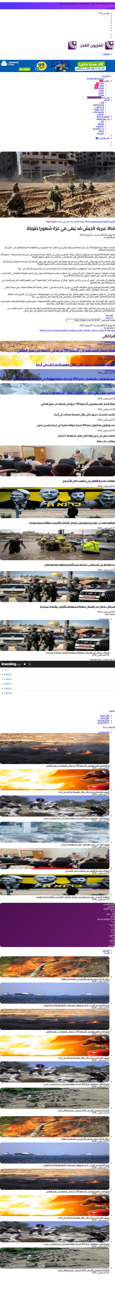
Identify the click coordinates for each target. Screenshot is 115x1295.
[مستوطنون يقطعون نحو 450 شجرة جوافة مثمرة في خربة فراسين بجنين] (54, 816)
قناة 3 (101, 90)
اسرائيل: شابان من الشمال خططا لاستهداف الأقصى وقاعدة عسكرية (77, 606)
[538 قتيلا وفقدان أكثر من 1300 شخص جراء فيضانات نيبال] (54, 1108)
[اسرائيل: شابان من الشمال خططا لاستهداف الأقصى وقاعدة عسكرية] (57, 601)
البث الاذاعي (102, 138)
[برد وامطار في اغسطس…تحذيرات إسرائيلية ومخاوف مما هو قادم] (57, 559)
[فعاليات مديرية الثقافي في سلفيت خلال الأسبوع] (57, 475)
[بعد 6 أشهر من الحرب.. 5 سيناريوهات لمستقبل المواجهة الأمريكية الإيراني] (54, 1003)
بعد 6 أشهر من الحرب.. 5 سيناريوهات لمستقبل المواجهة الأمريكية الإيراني (76, 1005)
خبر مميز (109, 317)
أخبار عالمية (99, 109)
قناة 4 (101, 92)
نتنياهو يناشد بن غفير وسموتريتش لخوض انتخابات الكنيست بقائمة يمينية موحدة (72, 522)
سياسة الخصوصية (95, 78)
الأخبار (106, 100)
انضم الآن (110, 8)
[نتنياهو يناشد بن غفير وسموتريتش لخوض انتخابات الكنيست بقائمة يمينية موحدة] (57, 517)
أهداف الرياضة (103, 116)
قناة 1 (100, 83)
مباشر (104, 81)
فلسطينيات (98, 112)
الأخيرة (106, 953)
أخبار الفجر (99, 107)
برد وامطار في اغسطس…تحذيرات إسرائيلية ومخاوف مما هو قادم (80, 564)
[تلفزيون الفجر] (78, 49)
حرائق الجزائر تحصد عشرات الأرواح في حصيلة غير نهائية (85, 979)
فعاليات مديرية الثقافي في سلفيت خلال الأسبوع (89, 480)
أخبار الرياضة (98, 104)
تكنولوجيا (100, 126)
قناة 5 (101, 95)
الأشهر (106, 950)
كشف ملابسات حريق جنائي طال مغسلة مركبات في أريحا (75, 364)
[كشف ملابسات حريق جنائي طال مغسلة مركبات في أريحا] (54, 789)
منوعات (100, 133)
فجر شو (98, 97)
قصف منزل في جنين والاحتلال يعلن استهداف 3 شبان (77, 393)
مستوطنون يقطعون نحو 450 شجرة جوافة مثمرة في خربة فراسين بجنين (64, 379)
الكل (102, 102)
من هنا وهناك (102, 119)
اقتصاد (101, 123)
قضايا (101, 131)
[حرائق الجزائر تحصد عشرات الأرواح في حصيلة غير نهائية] (54, 976)
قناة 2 (99, 88)
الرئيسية (105, 76)
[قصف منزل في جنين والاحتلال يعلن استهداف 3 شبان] (54, 842)
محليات (100, 114)
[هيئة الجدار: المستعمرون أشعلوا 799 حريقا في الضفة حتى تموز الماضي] (54, 1029)
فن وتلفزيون (98, 128)
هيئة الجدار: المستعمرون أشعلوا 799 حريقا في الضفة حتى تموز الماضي (66, 350)
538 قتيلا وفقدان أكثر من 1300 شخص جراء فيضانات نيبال (83, 1110)
